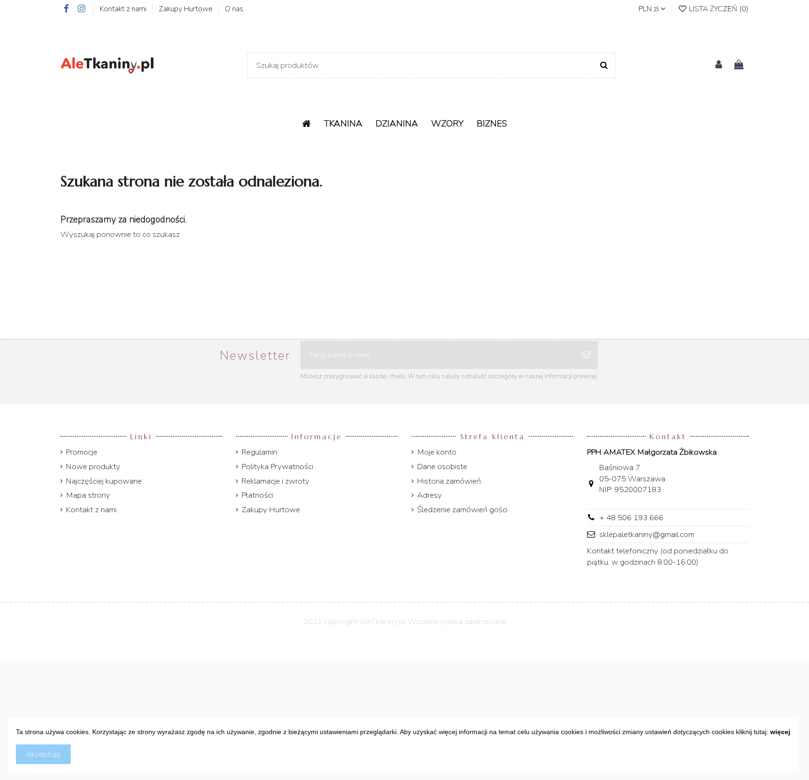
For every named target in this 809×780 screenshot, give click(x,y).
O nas (234, 9)
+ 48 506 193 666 (631, 517)
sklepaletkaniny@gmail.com (646, 534)
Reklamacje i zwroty (275, 481)
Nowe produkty (93, 466)
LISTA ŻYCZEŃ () (718, 9)
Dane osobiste (442, 466)
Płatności (257, 495)
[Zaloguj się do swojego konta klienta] (719, 65)
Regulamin (259, 452)
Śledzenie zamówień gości (462, 509)
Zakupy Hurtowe (186, 9)
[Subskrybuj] (586, 355)
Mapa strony (88, 495)
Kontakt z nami (124, 9)
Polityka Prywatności (277, 466)
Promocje (81, 452)
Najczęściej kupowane (104, 481)
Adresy (429, 495)
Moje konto (436, 452)
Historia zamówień (449, 481)
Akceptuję (43, 754)
